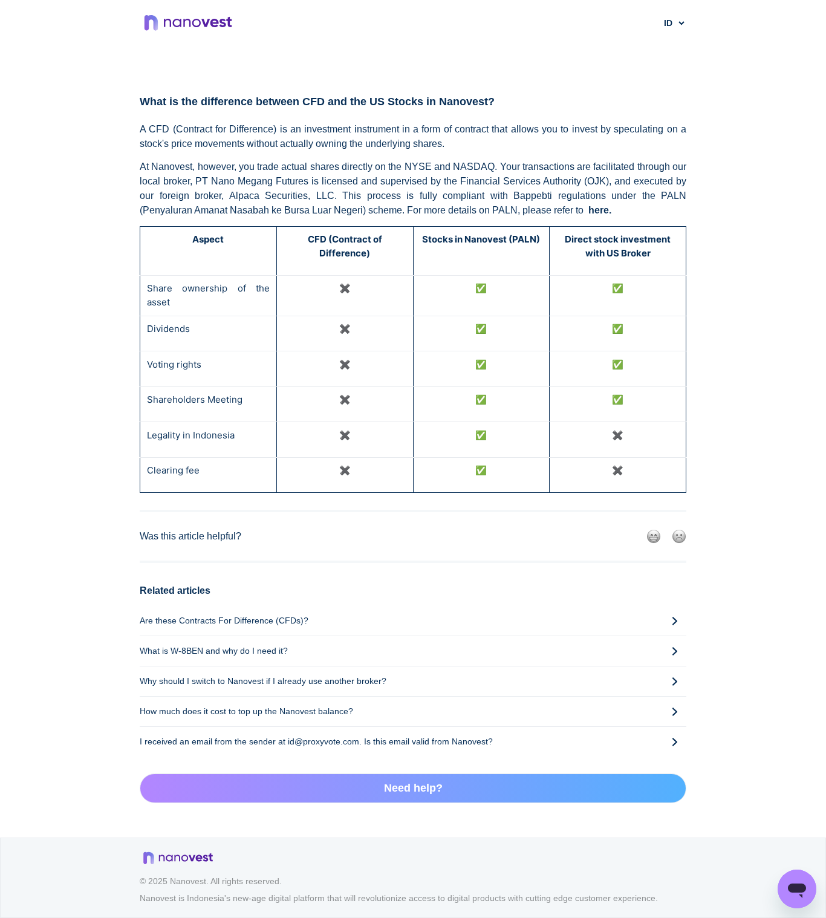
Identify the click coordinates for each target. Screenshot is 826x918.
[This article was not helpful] (679, 536)
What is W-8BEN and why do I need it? (214, 651)
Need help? (413, 788)
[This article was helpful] (653, 536)
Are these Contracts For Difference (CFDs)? (224, 620)
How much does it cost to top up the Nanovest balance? (246, 711)
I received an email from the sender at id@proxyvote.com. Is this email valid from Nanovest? (316, 741)
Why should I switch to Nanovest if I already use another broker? (263, 681)
